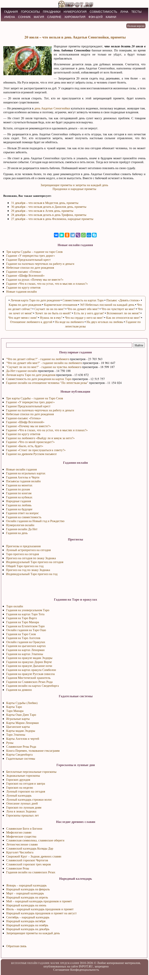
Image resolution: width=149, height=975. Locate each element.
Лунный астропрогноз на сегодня (28, 550)
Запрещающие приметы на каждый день (33, 933)
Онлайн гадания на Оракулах (25, 642)
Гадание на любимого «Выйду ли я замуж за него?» (40, 438)
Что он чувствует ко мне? (118, 309)
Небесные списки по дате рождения (30, 414)
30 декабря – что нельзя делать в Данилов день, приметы (48, 207)
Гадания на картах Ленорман (25, 650)
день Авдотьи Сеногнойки (52, 108)
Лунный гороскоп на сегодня (25, 791)
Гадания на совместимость (23, 517)
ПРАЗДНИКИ (52, 11)
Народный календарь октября (25, 921)
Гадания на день (17, 533)
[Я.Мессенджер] (61, 235)
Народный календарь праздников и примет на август (41, 913)
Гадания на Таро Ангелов (23, 638)
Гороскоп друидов (18, 779)
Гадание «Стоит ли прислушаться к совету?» (36, 450)
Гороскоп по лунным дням (23, 807)
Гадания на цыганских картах (26, 646)
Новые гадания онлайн (21, 291)
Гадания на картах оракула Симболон (31, 670)
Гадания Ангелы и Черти (22, 477)
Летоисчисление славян (22, 844)
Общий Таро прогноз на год (24, 566)
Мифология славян (18, 832)
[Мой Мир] (89, 235)
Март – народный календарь (25, 893)
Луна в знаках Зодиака (21, 811)
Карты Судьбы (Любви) (22, 703)
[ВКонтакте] (56, 235)
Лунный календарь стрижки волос (29, 799)
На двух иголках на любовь (105, 322)
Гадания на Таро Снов (21, 634)
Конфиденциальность (84, 969)
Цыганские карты (18, 726)
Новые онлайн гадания (21, 469)
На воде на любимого (69, 322)
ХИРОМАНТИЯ (74, 17)
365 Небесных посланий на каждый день (107, 305)
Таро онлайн (14, 606)
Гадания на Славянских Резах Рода (29, 682)
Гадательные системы (20, 758)
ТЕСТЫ (136, 11)
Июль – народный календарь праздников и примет (40, 909)
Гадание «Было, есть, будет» (24, 446)
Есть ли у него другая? (89, 313)
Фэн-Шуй (95, 17)
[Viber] (78, 235)
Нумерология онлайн (20, 525)
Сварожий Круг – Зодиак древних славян (33, 856)
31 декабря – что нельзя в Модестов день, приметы (44, 203)
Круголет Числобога (19, 852)
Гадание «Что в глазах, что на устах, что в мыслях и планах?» (47, 430)
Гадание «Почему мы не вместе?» (28, 426)
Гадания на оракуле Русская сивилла (30, 674)
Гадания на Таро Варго (21, 618)
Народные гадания (18, 501)
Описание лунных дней (22, 803)
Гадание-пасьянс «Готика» (23, 418)
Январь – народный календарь (26, 885)
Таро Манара (14, 711)
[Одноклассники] (67, 235)
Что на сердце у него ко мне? (84, 317)
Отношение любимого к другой (31, 322)
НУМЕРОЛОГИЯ (75, 11)
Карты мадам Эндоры (20, 731)
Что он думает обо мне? (83, 309)
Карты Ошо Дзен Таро (21, 714)
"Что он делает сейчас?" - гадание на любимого (37, 359)
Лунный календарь (18, 795)
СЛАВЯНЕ (54, 17)
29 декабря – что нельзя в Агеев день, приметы (42, 211)
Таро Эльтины (15, 734)
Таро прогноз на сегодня (22, 554)
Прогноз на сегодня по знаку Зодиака (31, 558)
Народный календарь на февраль (28, 889)
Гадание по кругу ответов (23, 434)
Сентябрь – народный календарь (27, 917)
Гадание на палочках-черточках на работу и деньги (40, 410)
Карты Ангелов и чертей (22, 738)
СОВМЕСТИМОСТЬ (103, 11)
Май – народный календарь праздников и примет (39, 901)
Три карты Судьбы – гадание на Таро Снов (34, 398)
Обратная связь (16, 946)
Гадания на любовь (18, 505)
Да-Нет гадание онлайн (21, 371)
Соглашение (61, 969)
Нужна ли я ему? (51, 317)
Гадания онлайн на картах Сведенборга (32, 686)
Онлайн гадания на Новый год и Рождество (35, 521)
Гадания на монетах (19, 485)
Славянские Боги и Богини (24, 828)
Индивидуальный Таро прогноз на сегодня (34, 562)
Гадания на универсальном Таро (27, 610)
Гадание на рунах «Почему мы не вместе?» (34, 279)
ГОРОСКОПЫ (30, 11)
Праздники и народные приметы (74, 189)
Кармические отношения (60, 305)
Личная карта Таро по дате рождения (30, 375)
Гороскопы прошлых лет (22, 815)
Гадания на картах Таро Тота (25, 614)
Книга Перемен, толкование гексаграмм (33, 750)
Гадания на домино (19, 690)
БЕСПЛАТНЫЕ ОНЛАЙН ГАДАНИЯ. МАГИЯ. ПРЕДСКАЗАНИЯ (45, 963)
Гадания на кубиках (19, 497)
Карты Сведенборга (19, 754)
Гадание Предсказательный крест (28, 406)
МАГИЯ (39, 17)
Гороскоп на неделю (19, 787)
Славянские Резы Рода (21, 746)
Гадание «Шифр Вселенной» (25, 422)
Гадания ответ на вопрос (22, 513)
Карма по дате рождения (25, 305)
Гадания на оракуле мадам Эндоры (29, 658)
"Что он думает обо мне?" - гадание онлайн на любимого (44, 363)
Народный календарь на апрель (27, 897)
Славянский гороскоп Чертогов (27, 860)
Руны (9, 743)
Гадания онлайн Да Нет (21, 529)
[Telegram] (72, 235)
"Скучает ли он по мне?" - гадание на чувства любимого (43, 367)
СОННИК (24, 17)
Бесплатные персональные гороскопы (31, 772)
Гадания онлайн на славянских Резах (30, 872)
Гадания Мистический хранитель (28, 678)
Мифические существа (21, 836)
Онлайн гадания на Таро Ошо (26, 630)
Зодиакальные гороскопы (23, 775)
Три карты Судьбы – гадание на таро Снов (34, 252)
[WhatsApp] (83, 235)
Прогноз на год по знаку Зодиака (28, 570)
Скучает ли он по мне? (49, 309)
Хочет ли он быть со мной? (53, 313)
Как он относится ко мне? (123, 317)
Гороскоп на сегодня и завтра (25, 783)
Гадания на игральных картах (25, 473)
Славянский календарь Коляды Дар (29, 848)
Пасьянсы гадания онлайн (23, 481)
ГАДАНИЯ (11, 11)
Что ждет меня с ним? (22, 317)
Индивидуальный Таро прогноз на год (31, 574)
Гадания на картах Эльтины (24, 654)
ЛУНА (124, 11)
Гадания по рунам (18, 489)
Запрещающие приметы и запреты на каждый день (74, 185)
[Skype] (94, 235)
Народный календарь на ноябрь (27, 925)
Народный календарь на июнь (26, 905)
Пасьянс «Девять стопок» (123, 300)
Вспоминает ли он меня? (123, 313)
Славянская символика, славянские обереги (35, 840)
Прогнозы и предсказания (23, 546)
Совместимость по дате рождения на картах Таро (38, 379)
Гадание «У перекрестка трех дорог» (30, 402)
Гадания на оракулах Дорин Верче (29, 662)
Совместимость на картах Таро (83, 300)
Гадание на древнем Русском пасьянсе (31, 454)
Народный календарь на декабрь (27, 929)
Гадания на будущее (19, 509)
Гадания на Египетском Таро (25, 626)
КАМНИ (111, 17)
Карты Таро (14, 707)
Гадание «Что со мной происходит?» (30, 442)
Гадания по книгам (18, 493)
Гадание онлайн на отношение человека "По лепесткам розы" (47, 383)
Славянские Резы (17, 868)
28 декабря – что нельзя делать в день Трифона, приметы (48, 215)
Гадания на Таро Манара (22, 622)
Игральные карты (18, 719)
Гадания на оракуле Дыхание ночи (29, 666)
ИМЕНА (9, 17)
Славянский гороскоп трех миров (28, 864)
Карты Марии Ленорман (22, 723)
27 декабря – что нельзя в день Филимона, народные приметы (52, 219)
